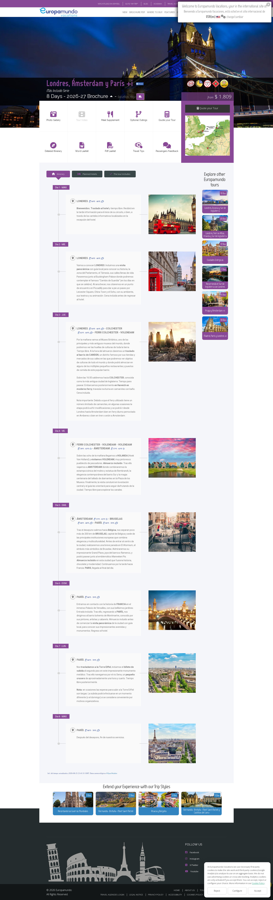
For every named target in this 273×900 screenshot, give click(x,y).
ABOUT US (190, 890)
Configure (237, 890)
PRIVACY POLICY (155, 894)
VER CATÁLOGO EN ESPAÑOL (109, 4)
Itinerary (60, 174)
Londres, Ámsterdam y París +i (90, 83)
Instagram (194, 858)
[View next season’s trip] (111, 96)
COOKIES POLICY (195, 894)
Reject (217, 890)
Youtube (194, 871)
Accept (257, 890)
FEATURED (169, 12)
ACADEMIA (158, 4)
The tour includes (122, 174)
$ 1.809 (219, 96)
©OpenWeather (111, 773)
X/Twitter (194, 865)
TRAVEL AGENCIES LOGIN (177, 4)
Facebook (194, 852)
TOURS (203, 890)
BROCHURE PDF (137, 12)
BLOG (146, 4)
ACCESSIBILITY (175, 894)
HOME (177, 890)
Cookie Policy (258, 883)
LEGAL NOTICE (136, 894)
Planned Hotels (89, 174)
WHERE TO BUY (154, 12)
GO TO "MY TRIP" (131, 4)
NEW (125, 12)
